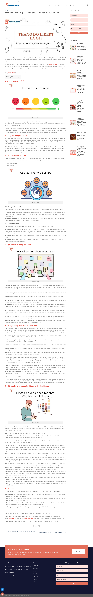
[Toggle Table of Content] (17, 77)
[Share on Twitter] (34, 526)
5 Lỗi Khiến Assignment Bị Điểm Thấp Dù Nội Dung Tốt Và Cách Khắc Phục (81, 46)
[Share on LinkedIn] (39, 526)
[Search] (87, 5)
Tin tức (78, 5)
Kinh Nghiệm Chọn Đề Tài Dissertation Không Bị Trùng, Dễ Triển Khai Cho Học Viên (81, 122)
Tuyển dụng (72, 5)
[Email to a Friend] (37, 526)
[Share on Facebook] (32, 526)
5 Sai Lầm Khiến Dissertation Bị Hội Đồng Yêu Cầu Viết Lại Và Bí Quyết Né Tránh (81, 136)
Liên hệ (83, 5)
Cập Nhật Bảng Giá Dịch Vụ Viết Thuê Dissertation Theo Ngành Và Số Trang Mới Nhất (81, 151)
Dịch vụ (54, 5)
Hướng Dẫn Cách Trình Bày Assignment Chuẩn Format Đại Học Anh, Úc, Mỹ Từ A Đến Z (81, 60)
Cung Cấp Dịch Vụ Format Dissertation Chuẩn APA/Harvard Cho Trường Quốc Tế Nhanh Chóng (81, 106)
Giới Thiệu (47, 5)
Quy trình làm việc (63, 5)
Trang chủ (41, 5)
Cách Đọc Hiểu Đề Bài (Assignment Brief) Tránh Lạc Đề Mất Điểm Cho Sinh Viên (82, 74)
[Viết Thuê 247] (12, 5)
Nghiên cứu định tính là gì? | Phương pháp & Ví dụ (51, 532)
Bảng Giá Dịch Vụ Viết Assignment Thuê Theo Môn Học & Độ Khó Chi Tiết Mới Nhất (81, 90)
